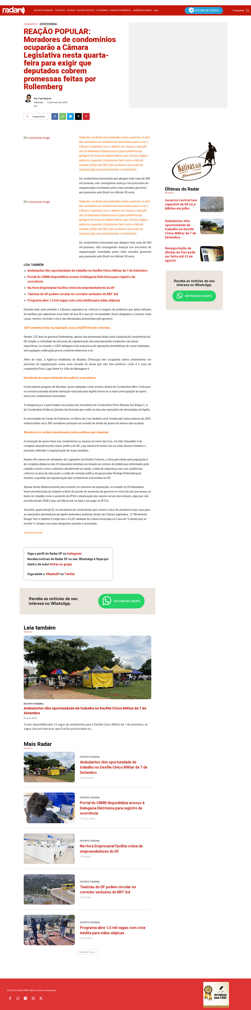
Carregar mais (86, 952)
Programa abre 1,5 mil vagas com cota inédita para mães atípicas (73, 300)
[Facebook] (54, 116)
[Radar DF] (14, 10)
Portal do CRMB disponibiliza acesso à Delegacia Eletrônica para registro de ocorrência (112, 808)
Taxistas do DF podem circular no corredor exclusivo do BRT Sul (72, 294)
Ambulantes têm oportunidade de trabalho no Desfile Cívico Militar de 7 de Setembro (87, 270)
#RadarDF (53, 574)
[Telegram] (70, 116)
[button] (242, 10)
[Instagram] (33, 998)
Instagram (74, 553)
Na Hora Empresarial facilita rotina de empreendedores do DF (71, 287)
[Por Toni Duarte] (29, 98)
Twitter (70, 574)
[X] (78, 116)
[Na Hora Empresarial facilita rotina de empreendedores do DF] (49, 848)
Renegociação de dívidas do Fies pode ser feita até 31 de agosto (180, 254)
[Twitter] (40, 998)
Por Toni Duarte (42, 98)
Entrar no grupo (61, 564)
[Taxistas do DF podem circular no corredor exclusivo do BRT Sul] (49, 889)
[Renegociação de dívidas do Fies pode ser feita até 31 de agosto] (212, 254)
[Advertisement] (194, 366)
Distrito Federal (48, 24)
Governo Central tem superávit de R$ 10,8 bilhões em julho (181, 204)
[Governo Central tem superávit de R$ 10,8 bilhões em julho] (212, 204)
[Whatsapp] (17, 998)
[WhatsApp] (62, 116)
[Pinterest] (86, 116)
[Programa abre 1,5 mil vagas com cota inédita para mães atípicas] (49, 930)
